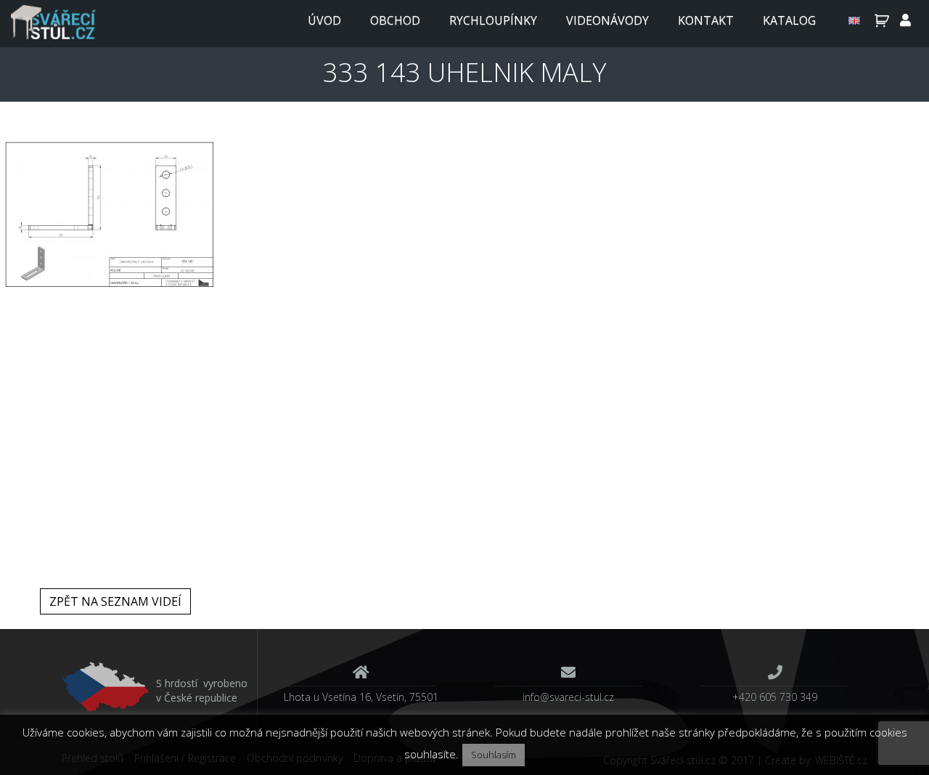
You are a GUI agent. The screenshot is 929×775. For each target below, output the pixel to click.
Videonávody (607, 20)
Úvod (324, 20)
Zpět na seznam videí (115, 601)
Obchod (395, 20)
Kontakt (706, 20)
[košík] (880, 20)
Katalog (789, 20)
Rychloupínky (493, 20)
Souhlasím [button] (493, 754)
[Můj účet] (905, 20)
